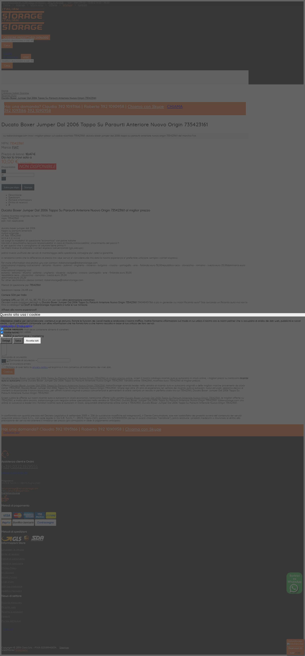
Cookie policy (7, 326)
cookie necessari (13, 329)
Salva (18, 340)
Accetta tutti (32, 340)
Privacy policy (24, 326)
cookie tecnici (11, 332)
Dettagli (6, 340)
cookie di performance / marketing (24, 336)
